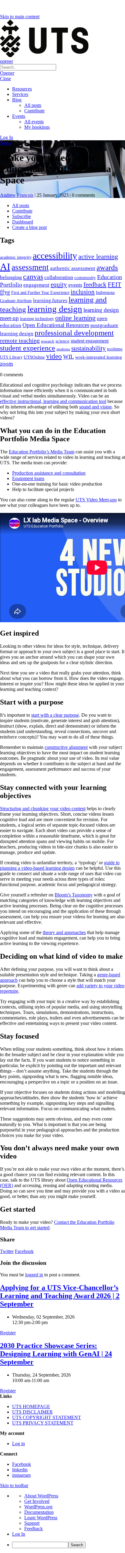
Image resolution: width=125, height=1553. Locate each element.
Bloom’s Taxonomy (74, 894)
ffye (5, 291)
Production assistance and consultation (49, 473)
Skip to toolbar (14, 1485)
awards (107, 267)
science (62, 340)
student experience (27, 348)
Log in (18, 1443)
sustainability (88, 348)
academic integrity (16, 257)
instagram (21, 1475)
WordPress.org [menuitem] (38, 1506)
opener (6, 61)
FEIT (114, 284)
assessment (30, 267)
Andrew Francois (16, 195)
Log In (6, 137)
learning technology (37, 318)
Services (20, 94)
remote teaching (20, 340)
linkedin (20, 1469)
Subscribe (21, 216)
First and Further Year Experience (40, 292)
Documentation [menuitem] (39, 1512)
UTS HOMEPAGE (31, 1406)
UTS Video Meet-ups (96, 499)
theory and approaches (64, 932)
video (54, 356)
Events (18, 116)
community (85, 277)
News (5, 142)
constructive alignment (66, 747)
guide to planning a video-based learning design (60, 865)
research (47, 341)
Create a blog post (29, 227)
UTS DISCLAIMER (32, 1412)
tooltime (115, 348)
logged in (34, 1274)
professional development (74, 333)
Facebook (24, 1251)
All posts (32, 105)
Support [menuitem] (31, 1523)
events (75, 285)
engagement (36, 285)
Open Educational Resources (55, 325)
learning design (54, 309)
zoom (6, 363)
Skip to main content (19, 16)
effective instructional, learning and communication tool (53, 401)
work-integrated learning (98, 357)
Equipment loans (28, 478)
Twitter (7, 1251)
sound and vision (95, 406)
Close (5, 78)
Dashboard (22, 221)
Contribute (34, 110)
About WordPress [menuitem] (41, 1495)
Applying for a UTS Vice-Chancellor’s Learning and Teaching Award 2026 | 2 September (60, 1296)
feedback (94, 284)
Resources (22, 88)
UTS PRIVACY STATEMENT (42, 1422)
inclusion (83, 291)
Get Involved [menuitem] (36, 1501)
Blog (17, 99)
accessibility (55, 256)
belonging (11, 277)
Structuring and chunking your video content (43, 808)
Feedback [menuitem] (33, 1528)
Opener (7, 73)
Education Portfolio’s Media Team (41, 451)
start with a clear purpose (55, 715)
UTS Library (11, 357)
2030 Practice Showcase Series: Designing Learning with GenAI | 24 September (56, 1354)
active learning (98, 256)
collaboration (58, 277)
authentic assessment (72, 268)
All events (34, 121)
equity (59, 284)
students (63, 349)
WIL (68, 356)
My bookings (37, 127)
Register (8, 1332)
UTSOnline (34, 357)
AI (5, 266)
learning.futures (50, 300)
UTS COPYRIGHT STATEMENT (46, 1417)
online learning (75, 318)
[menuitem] (68, 1545)
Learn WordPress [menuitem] (40, 1517)
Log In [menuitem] (18, 1534)
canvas (33, 276)
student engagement (90, 340)
